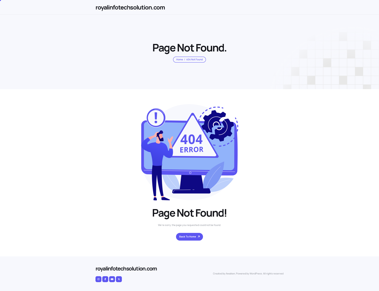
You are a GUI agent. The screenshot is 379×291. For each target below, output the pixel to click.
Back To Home (187, 236)
